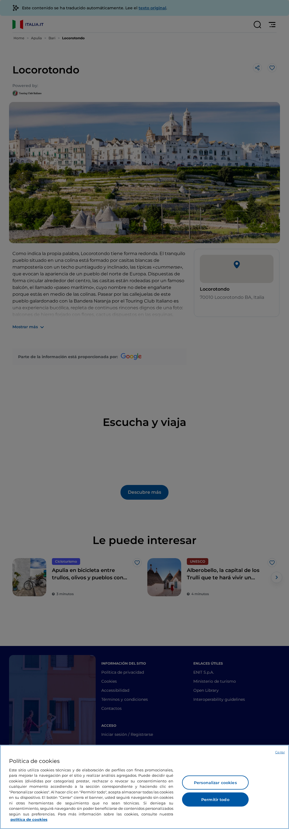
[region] (144, 787)
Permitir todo (215, 799)
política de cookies (28, 819)
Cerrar (280, 752)
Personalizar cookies (215, 782)
